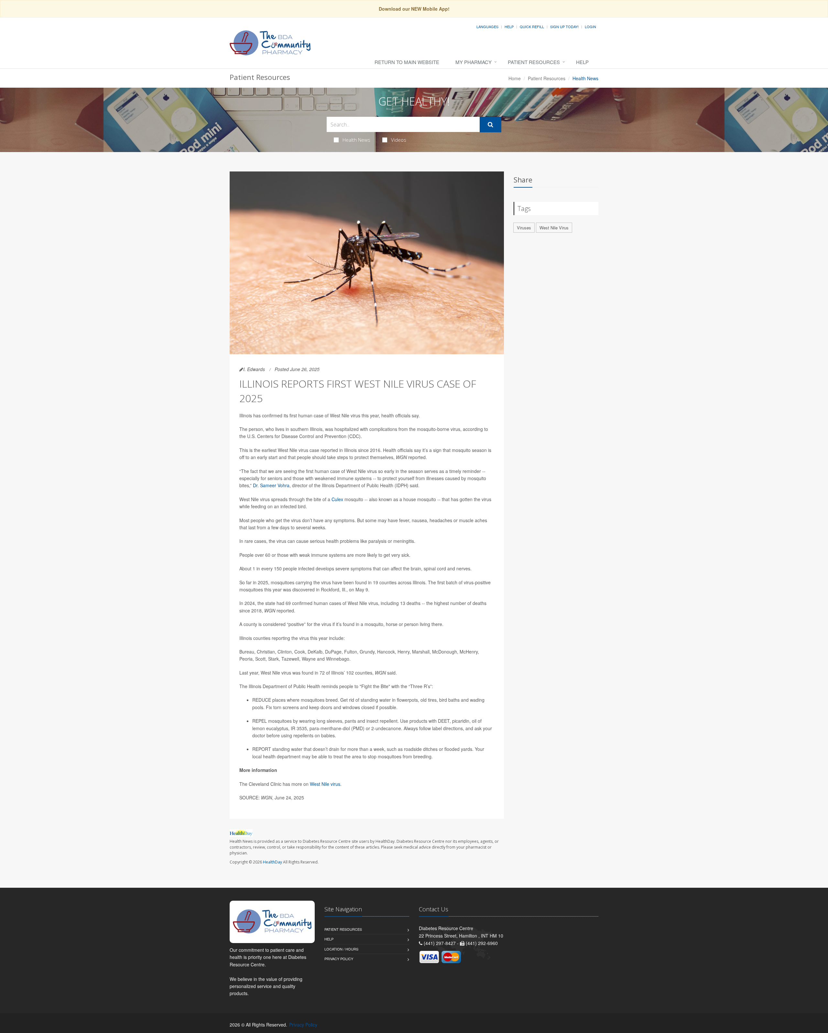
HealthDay (272, 862)
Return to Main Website (407, 62)
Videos (398, 140)
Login (590, 26)
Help (509, 26)
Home (514, 78)
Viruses (524, 228)
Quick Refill (532, 26)
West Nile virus (325, 784)
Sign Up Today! (564, 26)
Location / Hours (341, 948)
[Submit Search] (490, 124)
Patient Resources (534, 62)
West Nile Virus (554, 228)
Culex (338, 499)
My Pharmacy (473, 62)
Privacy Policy (338, 958)
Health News (356, 140)
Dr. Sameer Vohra (271, 485)
